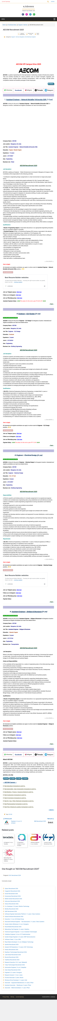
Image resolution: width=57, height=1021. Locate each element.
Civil (26, 36)
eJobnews (28, 6)
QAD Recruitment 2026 (11, 911)
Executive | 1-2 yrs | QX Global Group (14, 919)
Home (4, 25)
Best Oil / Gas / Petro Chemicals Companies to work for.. (19, 801)
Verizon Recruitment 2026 (11, 904)
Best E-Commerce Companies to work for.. (15, 798)
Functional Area (12, 25)
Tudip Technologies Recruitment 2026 (15, 965)
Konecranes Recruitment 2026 (13, 896)
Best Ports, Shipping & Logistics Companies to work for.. (19, 807)
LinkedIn (13, 778)
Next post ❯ (50, 818)
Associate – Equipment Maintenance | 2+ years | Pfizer (19, 982)
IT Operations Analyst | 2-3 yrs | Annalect (21, 844)
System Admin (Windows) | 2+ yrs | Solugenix (17, 924)
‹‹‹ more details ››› (49, 261)
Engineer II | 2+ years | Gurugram (13, 972)
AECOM (10, 814)
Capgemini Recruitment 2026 (12, 891)
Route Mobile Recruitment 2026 (13, 926)
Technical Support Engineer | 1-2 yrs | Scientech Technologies (21, 932)
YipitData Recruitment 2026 (12, 959)
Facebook (25, 778)
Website (6, 778)
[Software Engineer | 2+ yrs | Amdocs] (35, 837)
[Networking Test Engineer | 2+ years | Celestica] (8, 852)
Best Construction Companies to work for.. (15, 795)
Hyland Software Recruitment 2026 (14, 916)
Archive (52, 1)
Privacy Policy (6, 996)
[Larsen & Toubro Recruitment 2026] (48, 837)
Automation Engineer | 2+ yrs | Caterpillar (15, 967)
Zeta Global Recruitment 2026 (13, 970)
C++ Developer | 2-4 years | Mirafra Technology (17, 906)
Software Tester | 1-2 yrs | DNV (13, 939)
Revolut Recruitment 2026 (11, 957)
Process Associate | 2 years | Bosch (14, 977)
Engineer (34, 36)
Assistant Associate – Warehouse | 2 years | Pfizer (18, 985)
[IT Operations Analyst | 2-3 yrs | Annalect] (22, 837)
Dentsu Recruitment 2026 (11, 949)
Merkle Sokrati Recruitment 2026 (13, 898)
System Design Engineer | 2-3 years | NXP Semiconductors (20, 937)
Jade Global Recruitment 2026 (13, 954)
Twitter (19, 778)
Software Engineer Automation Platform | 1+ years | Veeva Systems (22, 914)
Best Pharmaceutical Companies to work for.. (16, 804)
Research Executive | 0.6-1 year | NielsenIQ (16, 962)
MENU (3, 19)
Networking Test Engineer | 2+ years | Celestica (8, 859)
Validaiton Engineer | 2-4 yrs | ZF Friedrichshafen (17, 934)
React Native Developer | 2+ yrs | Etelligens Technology (19, 942)
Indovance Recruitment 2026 (12, 901)
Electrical (29, 36)
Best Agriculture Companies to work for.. (14, 786)
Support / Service (22, 25)
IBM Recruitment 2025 (40, 821)
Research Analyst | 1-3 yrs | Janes (13, 975)
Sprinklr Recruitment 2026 (11, 944)
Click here (18, 292)
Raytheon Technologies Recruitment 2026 (16, 952)
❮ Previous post (7, 818)
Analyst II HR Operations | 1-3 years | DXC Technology (19, 947)
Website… (51, 83)
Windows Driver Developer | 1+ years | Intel (16, 980)
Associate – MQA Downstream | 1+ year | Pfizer (17, 987)
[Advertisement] (28, 49)
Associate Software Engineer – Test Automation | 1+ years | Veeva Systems (24, 921)
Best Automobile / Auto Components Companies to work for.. (20, 789)
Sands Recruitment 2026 (11, 893)
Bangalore (22, 36)
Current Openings (6, 1)
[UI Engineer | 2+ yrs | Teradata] (8, 837)
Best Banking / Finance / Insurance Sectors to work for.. (18, 792)
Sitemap (12, 996)
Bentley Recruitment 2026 (11, 909)
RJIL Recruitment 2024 (15, 875)
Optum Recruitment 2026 (11, 888)
